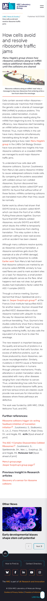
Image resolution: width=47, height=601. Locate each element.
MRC (8, 581)
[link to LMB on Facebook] (15, 572)
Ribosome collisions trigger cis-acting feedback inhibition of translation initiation (21, 424)
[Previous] (29, 546)
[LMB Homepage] (16, 6)
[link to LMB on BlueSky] (7, 572)
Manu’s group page (11, 461)
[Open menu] (42, 6)
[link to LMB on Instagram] (40, 572)
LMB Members (38, 597)
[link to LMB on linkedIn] (23, 572)
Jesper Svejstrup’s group (22, 300)
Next (38, 546)
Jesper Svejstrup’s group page (17, 465)
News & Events (13, 17)
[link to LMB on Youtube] (31, 572)
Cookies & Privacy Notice (14, 592)
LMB (4, 17)
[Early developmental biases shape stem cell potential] (22, 519)
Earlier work (8, 261)
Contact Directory (34, 563)
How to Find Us (12, 563)
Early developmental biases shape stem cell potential (20, 536)
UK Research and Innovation (32, 581)
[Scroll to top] (5, 553)
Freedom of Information (34, 592)
